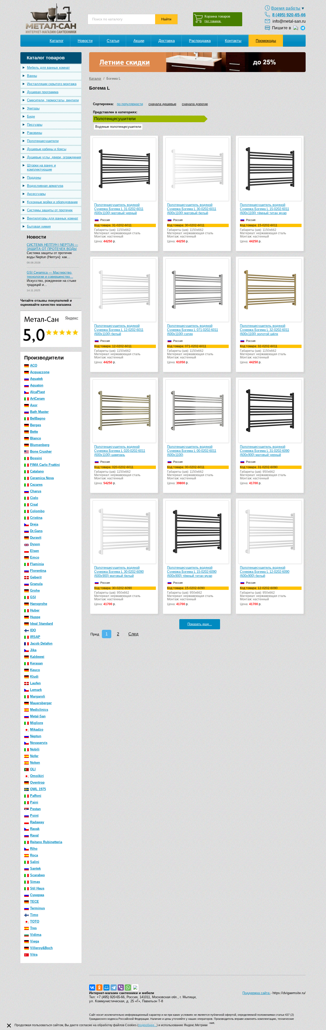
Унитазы (33, 108)
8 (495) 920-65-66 (289, 15)
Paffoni (35, 796)
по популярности (130, 104)
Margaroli (37, 696)
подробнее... (147, 1025)
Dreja (34, 524)
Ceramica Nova (42, 478)
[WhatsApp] (128, 987)
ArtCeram (37, 398)
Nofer (34, 756)
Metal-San (38, 716)
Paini (34, 802)
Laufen (35, 683)
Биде (31, 116)
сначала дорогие (195, 104)
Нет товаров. (213, 21)
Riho (33, 849)
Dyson (35, 544)
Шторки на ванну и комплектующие (41, 167)
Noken (35, 762)
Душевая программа (42, 92)
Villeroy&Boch (41, 948)
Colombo (37, 511)
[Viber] (121, 987)
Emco (34, 557)
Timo (34, 915)
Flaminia (37, 564)
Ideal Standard (41, 623)
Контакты (233, 40)
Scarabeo (37, 875)
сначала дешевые (162, 104)
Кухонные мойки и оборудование (52, 202)
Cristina (36, 518)
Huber (34, 610)
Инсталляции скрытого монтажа (51, 84)
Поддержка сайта (256, 993)
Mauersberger (41, 703)
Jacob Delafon (41, 643)
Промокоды (266, 40)
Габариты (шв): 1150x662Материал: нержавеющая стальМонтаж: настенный (117, 233)
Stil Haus (37, 888)
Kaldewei (37, 657)
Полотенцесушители (43, 141)
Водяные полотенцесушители (118, 127)
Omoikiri (37, 776)
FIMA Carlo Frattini (45, 465)
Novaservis (38, 743)
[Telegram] (114, 987)
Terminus (37, 908)
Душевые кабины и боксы (46, 149)
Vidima (35, 935)
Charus (35, 491)
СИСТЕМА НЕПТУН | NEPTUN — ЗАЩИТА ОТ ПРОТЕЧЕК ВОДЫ (52, 247)
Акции (138, 40)
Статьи (113, 40)
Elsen (34, 551)
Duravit (35, 537)
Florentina (38, 571)
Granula (36, 584)
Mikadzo (36, 729)
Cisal (34, 504)
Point (34, 815)
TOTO (34, 921)
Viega (34, 941)
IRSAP (35, 637)
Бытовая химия (39, 226)
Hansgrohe (38, 604)
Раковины (34, 133)
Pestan (35, 809)
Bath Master (39, 412)
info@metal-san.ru (289, 21)
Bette (34, 432)
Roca (34, 855)
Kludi (34, 676)
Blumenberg (39, 445)
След (133, 634)
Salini (34, 862)
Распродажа (200, 40)
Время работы (286, 8)
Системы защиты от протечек (50, 210)
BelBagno (37, 418)
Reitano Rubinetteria (46, 842)
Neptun (35, 736)
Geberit (36, 577)
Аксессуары (36, 194)
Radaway (37, 822)
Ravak (34, 829)
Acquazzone (39, 372)
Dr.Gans (36, 531)
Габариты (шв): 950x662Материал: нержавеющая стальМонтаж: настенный (263, 475)
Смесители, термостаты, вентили (53, 100)
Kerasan (36, 663)
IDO (33, 630)
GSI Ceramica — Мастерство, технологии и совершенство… (50, 275)
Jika (33, 650)
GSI (33, 597)
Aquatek (36, 379)
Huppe (35, 617)
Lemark (36, 690)
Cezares (36, 484)
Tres (33, 928)
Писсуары (34, 125)
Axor (33, 405)
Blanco (35, 438)
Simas (35, 882)
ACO (33, 365)
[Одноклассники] (99, 987)
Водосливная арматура (45, 186)
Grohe (35, 590)
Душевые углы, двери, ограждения (54, 157)
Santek (35, 868)
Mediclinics (39, 710)
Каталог (56, 40)
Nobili (34, 749)
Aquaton (36, 385)
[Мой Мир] (106, 987)
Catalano (37, 471)
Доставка (166, 40)
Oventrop (37, 782)
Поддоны (34, 177)
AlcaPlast (37, 392)
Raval (34, 835)
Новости (85, 40)
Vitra (33, 954)
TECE (34, 901)
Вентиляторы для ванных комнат (52, 218)
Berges (35, 425)
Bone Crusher (41, 451)
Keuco (35, 670)
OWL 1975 (38, 789)
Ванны (32, 76)
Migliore (36, 723)
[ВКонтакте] (92, 987)
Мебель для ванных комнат (48, 67)
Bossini (36, 458)
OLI (33, 769)
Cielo (34, 498)
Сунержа (37, 895)
